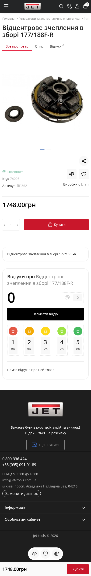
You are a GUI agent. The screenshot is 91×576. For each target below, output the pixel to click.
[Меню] (6, 6)
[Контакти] (69, 6)
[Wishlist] (84, 174)
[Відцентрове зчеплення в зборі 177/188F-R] (45, 102)
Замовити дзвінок (21, 493)
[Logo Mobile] (32, 6)
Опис (39, 46)
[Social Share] (84, 161)
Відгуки (57, 46)
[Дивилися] (34, 554)
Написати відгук (45, 314)
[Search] (61, 6)
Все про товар (17, 46)
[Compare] (72, 174)
